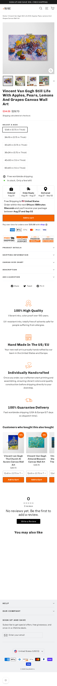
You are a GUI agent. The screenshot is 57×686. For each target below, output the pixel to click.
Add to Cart (13, 480)
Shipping (6, 116)
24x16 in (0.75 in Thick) (15, 137)
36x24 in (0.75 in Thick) (16, 152)
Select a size (10, 125)
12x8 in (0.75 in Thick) (15, 129)
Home (5, 16)
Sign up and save (14, 620)
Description (10, 270)
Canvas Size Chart (13, 262)
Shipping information (15, 255)
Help (6, 603)
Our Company (12, 611)
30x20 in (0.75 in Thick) (16, 145)
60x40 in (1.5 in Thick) (15, 168)
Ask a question (11, 277)
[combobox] (13, 473)
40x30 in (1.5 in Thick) (15, 160)
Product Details (12, 248)
